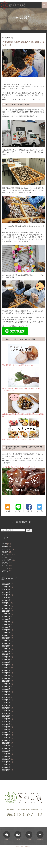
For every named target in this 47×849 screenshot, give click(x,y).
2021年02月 (7, 595)
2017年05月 (7, 716)
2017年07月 (7, 711)
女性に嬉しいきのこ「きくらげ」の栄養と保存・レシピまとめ (23, 415)
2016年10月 (7, 735)
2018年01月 (7, 694)
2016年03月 (7, 748)
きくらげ (7, 557)
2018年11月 (7, 667)
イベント (7, 568)
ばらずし (7, 563)
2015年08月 (7, 767)
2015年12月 (7, 756)
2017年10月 (7, 702)
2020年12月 (7, 600)
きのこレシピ (9, 549)
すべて (6, 544)
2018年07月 (7, 678)
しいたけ (7, 565)
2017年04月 (7, 719)
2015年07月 (7, 770)
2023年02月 (7, 587)
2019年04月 (7, 654)
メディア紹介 (8, 560)
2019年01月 (7, 662)
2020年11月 (7, 603)
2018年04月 (7, 686)
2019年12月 (7, 632)
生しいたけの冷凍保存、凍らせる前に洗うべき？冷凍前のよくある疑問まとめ (23, 389)
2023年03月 (7, 584)
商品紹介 (7, 552)
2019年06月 (7, 649)
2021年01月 (7, 597)
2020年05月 (7, 619)
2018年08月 (7, 676)
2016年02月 (7, 751)
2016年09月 (7, 737)
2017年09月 (7, 705)
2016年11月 (7, 732)
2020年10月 (7, 606)
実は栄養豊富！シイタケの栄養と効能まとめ (17, 365)
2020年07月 (7, 614)
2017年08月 (7, 708)
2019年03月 (7, 657)
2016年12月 (7, 729)
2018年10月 (7, 670)
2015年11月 (7, 759)
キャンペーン (8, 555)
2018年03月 (7, 689)
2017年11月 (7, 700)
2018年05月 (7, 684)
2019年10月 (7, 638)
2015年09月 (7, 764)
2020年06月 (7, 616)
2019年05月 (7, 651)
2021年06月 (7, 589)
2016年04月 (7, 745)
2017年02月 (7, 724)
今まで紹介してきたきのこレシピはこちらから (18, 439)
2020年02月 (7, 627)
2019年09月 (7, 640)
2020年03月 (7, 624)
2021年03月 (7, 592)
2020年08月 (7, 611)
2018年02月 (7, 692)
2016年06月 (7, 743)
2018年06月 (7, 681)
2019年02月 (7, 659)
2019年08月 (7, 643)
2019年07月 (7, 646)
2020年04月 (7, 622)
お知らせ (7, 571)
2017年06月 (7, 713)
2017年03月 (7, 721)
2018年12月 (7, 665)
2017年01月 (7, 727)
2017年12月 (7, 697)
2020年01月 (7, 630)
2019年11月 (7, 635)
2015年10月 (7, 762)
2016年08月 (7, 740)
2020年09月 (7, 608)
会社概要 (6, 546)
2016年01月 (7, 754)
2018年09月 (7, 673)
